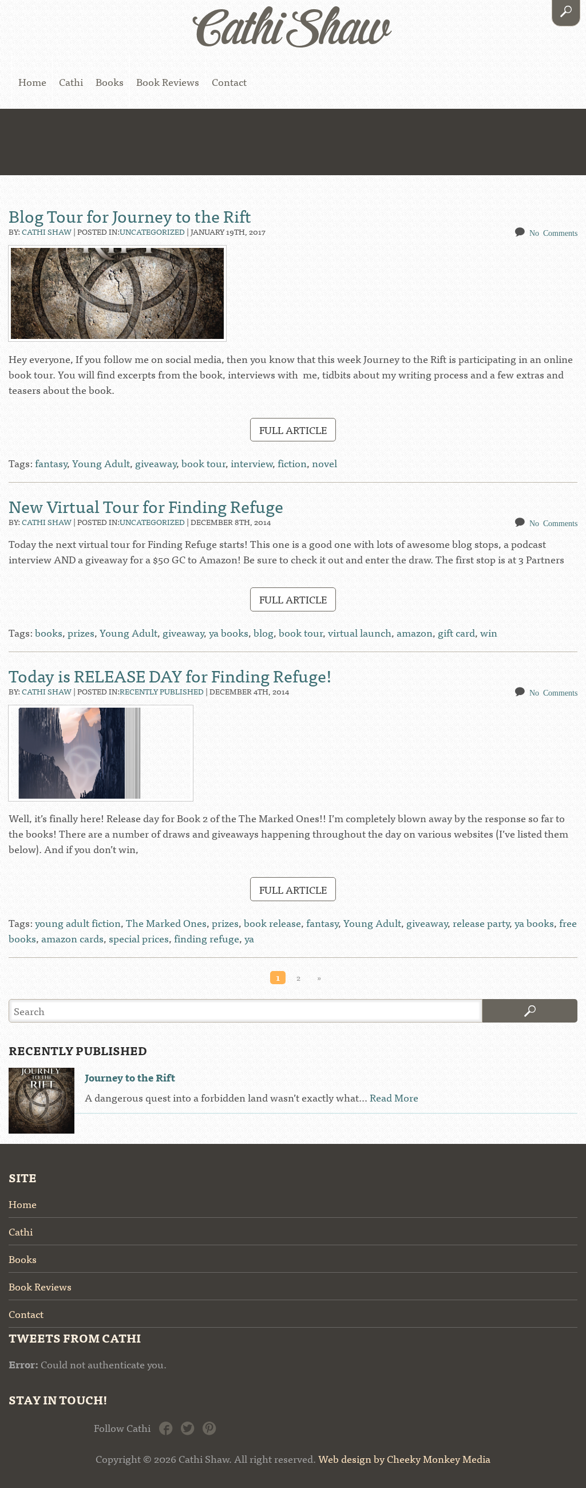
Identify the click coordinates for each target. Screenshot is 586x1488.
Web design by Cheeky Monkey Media (404, 1458)
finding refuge (206, 938)
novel (324, 463)
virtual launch (359, 632)
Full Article (293, 429)
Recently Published (162, 691)
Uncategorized (152, 231)
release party (481, 922)
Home (32, 81)
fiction (292, 463)
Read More (394, 1097)
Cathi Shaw (47, 231)
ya (249, 938)
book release (272, 922)
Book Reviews (167, 81)
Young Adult (101, 463)
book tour (203, 463)
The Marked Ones (166, 922)
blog (264, 632)
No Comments (553, 232)
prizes (81, 632)
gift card (456, 632)
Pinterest (209, 1427)
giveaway (155, 463)
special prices (139, 938)
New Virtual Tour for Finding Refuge (146, 505)
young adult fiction (78, 922)
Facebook (165, 1427)
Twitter (187, 1427)
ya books (228, 632)
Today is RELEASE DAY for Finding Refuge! (170, 675)
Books (110, 81)
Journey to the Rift (130, 1077)
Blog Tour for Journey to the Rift (130, 215)
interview (251, 463)
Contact (229, 81)
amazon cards (72, 938)
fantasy (51, 463)
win (488, 632)
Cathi (71, 81)
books (48, 632)
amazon (415, 632)
